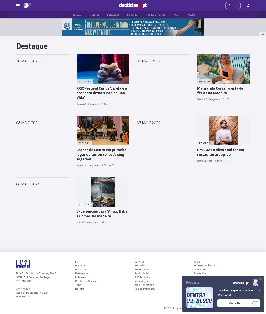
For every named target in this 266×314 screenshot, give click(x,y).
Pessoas (76, 14)
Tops (176, 14)
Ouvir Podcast (238, 303)
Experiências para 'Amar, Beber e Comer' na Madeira (103, 213)
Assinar (233, 5)
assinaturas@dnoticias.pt (32, 293)
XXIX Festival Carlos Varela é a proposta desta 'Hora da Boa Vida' (102, 92)
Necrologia (141, 281)
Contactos (199, 269)
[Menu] (17, 5)
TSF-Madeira (142, 277)
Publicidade (141, 273)
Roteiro (191, 14)
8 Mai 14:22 (108, 165)
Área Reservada (144, 285)
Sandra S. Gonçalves (88, 104)
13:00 (105, 104)
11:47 (226, 99)
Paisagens (113, 14)
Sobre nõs (199, 273)
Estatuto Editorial (204, 265)
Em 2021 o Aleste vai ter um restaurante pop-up (220, 152)
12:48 (228, 161)
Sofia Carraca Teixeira (209, 161)
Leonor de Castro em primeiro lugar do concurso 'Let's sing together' (102, 154)
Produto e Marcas (155, 14)
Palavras (132, 14)
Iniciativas (140, 265)
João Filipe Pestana (87, 222)
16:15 (104, 222)
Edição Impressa (144, 289)
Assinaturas (141, 269)
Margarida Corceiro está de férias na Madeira (220, 90)
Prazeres (94, 14)
